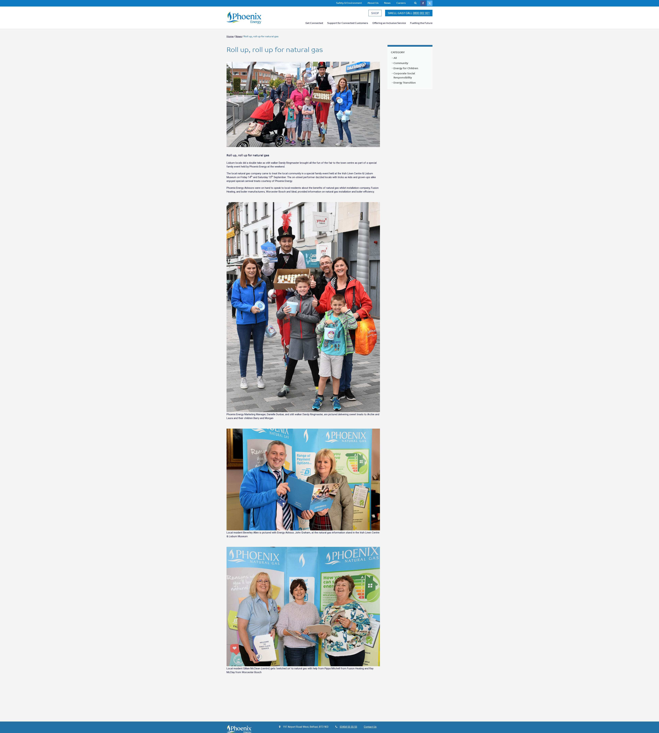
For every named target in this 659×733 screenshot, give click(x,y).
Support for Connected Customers (347, 23)
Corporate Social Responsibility (404, 75)
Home (230, 36)
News (387, 3)
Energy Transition (405, 82)
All (395, 58)
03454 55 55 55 (348, 726)
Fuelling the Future (421, 23)
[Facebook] (423, 3)
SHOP (375, 12)
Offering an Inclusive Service (389, 23)
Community (401, 63)
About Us (373, 3)
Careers (401, 3)
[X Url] (429, 3)
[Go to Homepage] (251, 18)
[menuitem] (349, 3)
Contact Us (370, 726)
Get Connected (314, 23)
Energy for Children (406, 68)
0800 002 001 (421, 13)
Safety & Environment (349, 3)
